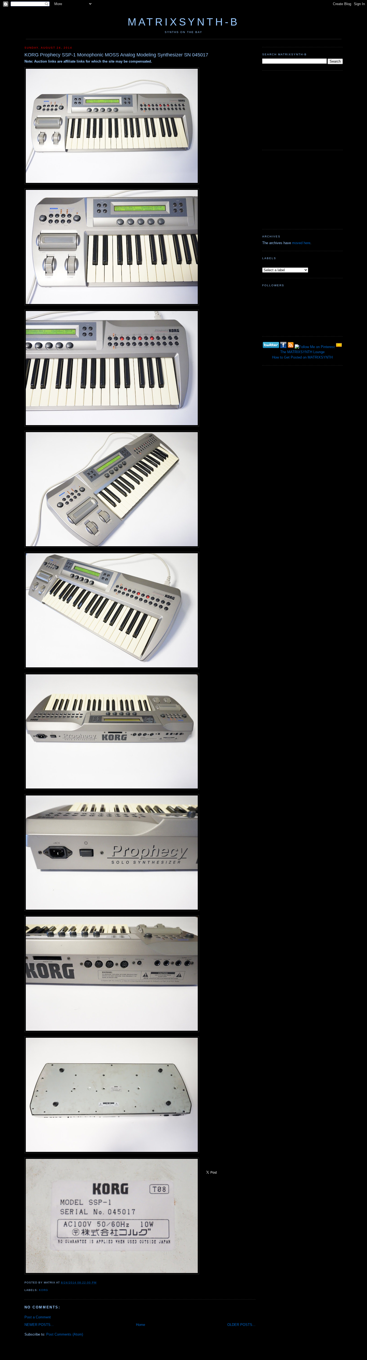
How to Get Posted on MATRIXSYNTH (302, 357)
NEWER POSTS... (39, 1325)
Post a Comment (37, 1317)
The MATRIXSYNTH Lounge (302, 352)
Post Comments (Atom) (64, 1334)
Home (140, 1325)
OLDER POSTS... (241, 1325)
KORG (43, 1290)
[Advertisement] (302, 109)
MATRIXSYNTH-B (183, 22)
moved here (301, 243)
